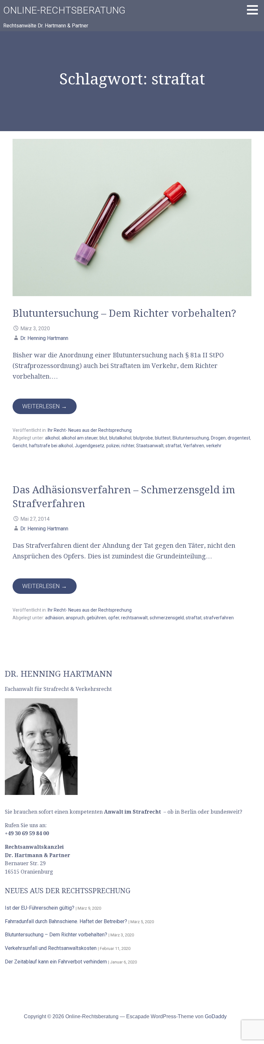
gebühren (96, 617)
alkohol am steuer (79, 437)
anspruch (75, 617)
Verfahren (193, 445)
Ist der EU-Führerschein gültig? (39, 908)
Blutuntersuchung (191, 437)
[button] (254, 9)
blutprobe (143, 437)
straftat (173, 445)
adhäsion (54, 617)
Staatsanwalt (150, 445)
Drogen (218, 437)
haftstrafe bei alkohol (51, 445)
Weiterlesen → (44, 406)
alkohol (52, 437)
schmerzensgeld (167, 617)
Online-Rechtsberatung (64, 10)
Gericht (20, 445)
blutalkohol (120, 437)
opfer (113, 617)
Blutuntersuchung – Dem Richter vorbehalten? (124, 313)
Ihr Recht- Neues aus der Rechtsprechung (90, 430)
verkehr (214, 445)
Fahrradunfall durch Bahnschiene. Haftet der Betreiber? (66, 921)
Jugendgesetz (89, 445)
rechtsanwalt (134, 617)
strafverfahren (218, 617)
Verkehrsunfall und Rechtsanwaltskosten (51, 948)
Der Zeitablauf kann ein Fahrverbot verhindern (56, 962)
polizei (112, 445)
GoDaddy (216, 1016)
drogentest (239, 437)
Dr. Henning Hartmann (44, 338)
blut (103, 437)
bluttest (163, 437)
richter (127, 445)
